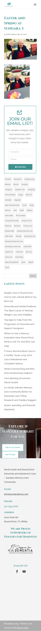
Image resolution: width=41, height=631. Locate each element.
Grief (15, 210)
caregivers (8, 189)
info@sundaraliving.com (16, 494)
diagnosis (17, 200)
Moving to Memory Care (25, 231)
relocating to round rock (12, 246)
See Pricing (10, 454)
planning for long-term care (14, 241)
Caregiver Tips (20, 189)
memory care (27, 226)
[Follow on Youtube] (24, 571)
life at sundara (20, 215)
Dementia (8, 200)
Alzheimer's (18, 179)
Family (32, 205)
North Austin (9, 236)
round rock (19, 252)
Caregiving (31, 189)
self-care (29, 252)
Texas (7, 267)
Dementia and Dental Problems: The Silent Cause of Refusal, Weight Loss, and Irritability (20, 310)
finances (7, 210)
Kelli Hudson (11, 34)
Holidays (29, 210)
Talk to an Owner (12, 447)
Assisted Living (29, 179)
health (22, 210)
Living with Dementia (12, 221)
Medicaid (8, 226)
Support (30, 262)
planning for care (29, 236)
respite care (9, 252)
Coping (20, 195)
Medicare (17, 226)
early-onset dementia (12, 205)
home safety (9, 215)
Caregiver (24, 184)
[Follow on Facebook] (17, 571)
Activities (8, 179)
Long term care (27, 221)
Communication (10, 195)
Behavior (8, 184)
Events (24, 205)
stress (23, 262)
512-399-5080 (11, 506)
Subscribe (21, 167)
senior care (8, 257)
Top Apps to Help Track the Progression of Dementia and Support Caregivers (19, 324)
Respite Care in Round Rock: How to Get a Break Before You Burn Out (20, 297)
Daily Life (29, 195)
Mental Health (9, 231)
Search (33, 276)
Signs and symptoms (11, 262)
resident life (27, 246)
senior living (19, 257)
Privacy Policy (23, 628)
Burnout (16, 184)
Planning (18, 236)
